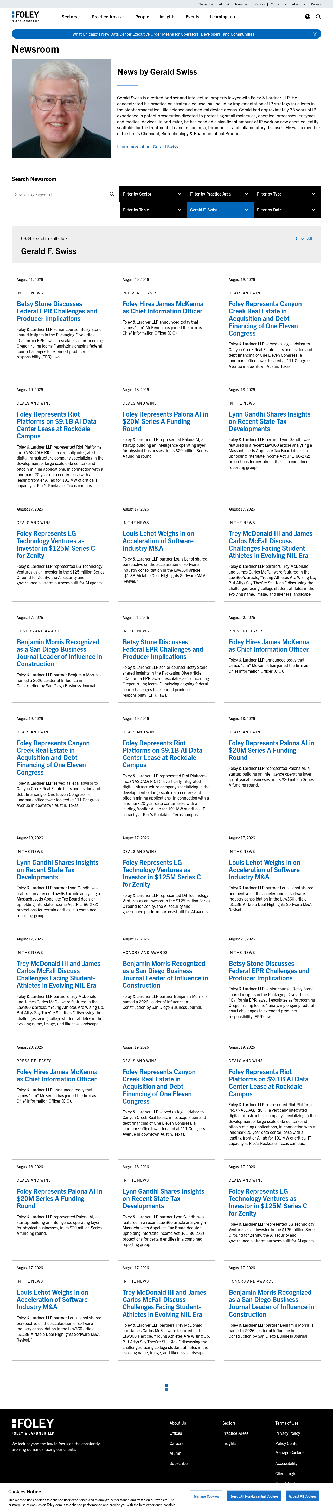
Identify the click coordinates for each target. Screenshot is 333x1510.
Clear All (304, 238)
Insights (167, 17)
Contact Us (278, 4)
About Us (298, 4)
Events (192, 17)
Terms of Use (286, 1422)
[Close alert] (315, 34)
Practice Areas (106, 17)
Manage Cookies (206, 1496)
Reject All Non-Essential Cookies (254, 1496)
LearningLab (222, 17)
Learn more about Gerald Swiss (147, 146)
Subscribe (206, 4)
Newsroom (242, 4)
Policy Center (287, 1443)
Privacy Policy (287, 1433)
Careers (316, 4)
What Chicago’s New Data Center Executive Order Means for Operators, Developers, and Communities (163, 33)
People (142, 17)
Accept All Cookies (303, 1496)
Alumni (224, 4)
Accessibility (286, 1463)
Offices (260, 4)
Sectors (69, 17)
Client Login (285, 1473)
